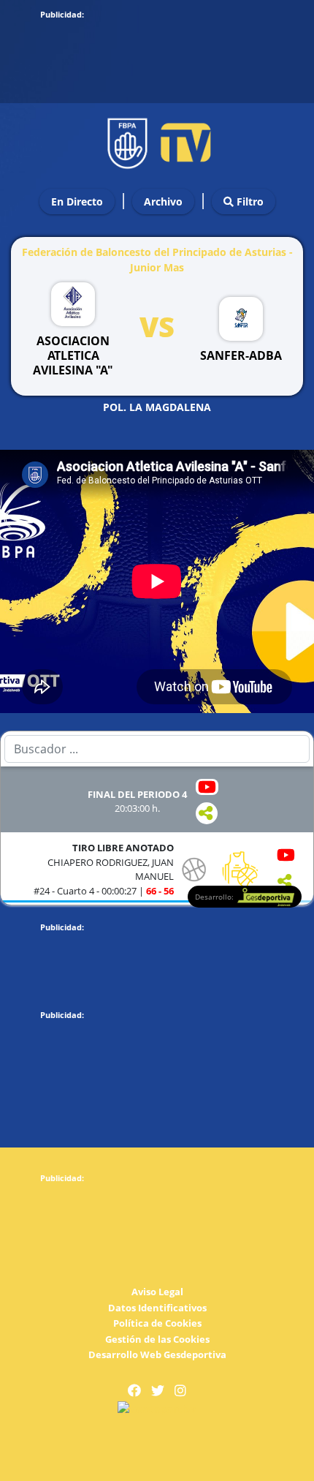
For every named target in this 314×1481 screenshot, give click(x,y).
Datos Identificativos (157, 1307)
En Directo (77, 201)
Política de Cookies (157, 1323)
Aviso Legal (157, 1291)
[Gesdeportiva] (157, 1408)
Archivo (163, 201)
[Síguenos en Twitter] (157, 1391)
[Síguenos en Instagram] (180, 1391)
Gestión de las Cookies (157, 1339)
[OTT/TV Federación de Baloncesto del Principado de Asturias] (157, 139)
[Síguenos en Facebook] (134, 1391)
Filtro (249, 201)
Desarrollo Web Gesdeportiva (157, 1354)
